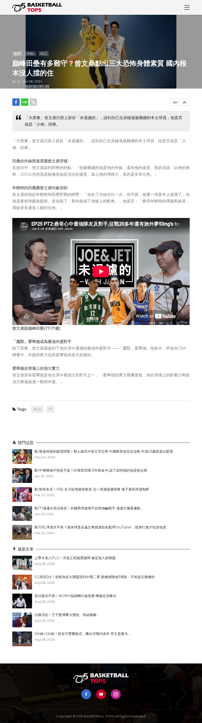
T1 (50, 409)
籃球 (17, 54)
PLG (43, 54)
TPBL (30, 54)
